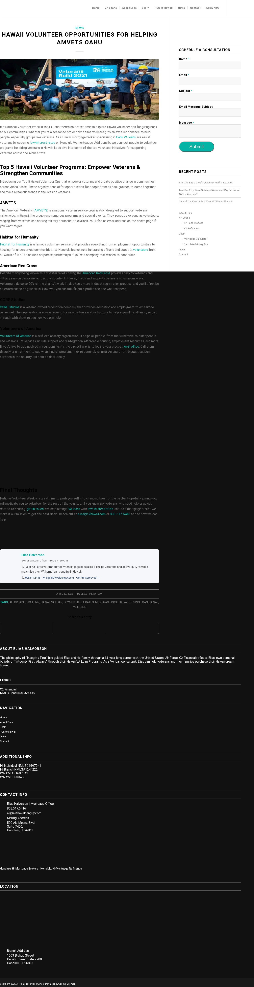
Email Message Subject (196, 107)
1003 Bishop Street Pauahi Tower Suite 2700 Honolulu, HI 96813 (24, 959)
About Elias (185, 212)
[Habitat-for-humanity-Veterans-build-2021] (79, 89)
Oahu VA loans (126, 137)
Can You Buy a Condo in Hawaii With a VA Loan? (206, 182)
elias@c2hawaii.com (92, 514)
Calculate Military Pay (196, 244)
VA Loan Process (193, 222)
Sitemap (71, 984)
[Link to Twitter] (245, 8)
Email (184, 75)
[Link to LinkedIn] (239, 8)
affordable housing (24, 602)
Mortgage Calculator (195, 238)
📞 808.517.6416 (30, 577)
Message (186, 122)
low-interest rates (100, 509)
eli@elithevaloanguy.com (24, 813)
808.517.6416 (16, 808)
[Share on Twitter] (79, 628)
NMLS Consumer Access (17, 693)
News (79, 28)
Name (184, 59)
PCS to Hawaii (8, 731)
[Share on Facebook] (26, 628)
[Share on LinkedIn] (132, 628)
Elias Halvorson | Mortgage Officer (31, 804)
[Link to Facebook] (233, 8)
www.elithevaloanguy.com (51, 984)
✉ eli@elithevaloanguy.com (58, 577)
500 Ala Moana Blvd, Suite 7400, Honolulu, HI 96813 (21, 826)
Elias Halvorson (32, 555)
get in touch (35, 509)
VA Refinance (191, 228)
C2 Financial (8, 689)
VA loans (74, 509)
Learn (182, 233)
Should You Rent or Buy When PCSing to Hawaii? (206, 201)
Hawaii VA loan (52, 602)
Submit (196, 146)
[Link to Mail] (251, 8)
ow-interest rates (43, 142)
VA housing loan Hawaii (140, 602)
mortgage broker (108, 602)
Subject (185, 91)
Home (3, 717)
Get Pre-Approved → (88, 577)
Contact (183, 254)
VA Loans (184, 217)
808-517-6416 (120, 514)
